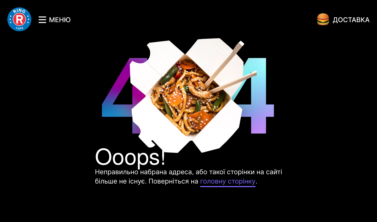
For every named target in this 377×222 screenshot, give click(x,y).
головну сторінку (227, 180)
